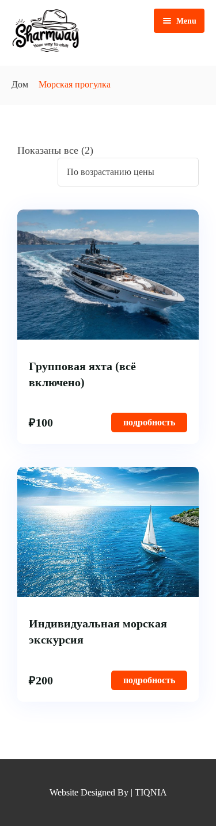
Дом (20, 84)
